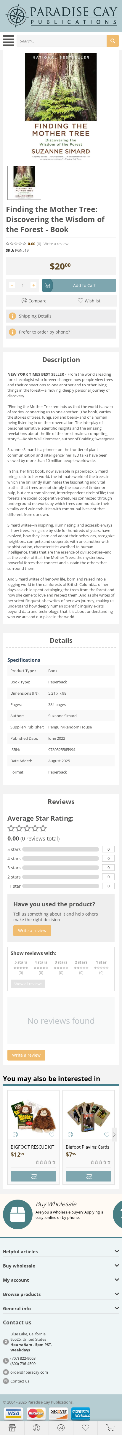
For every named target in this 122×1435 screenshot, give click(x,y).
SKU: (10, 250)
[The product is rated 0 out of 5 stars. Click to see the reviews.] (16, 244)
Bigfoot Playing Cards (87, 1147)
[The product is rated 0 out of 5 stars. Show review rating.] (46, 1162)
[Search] (113, 41)
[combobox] (68, 41)
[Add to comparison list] (15, 1134)
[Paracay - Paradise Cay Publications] (61, 15)
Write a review (56, 244)
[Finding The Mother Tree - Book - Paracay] (61, 108)
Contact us (19, 1381)
